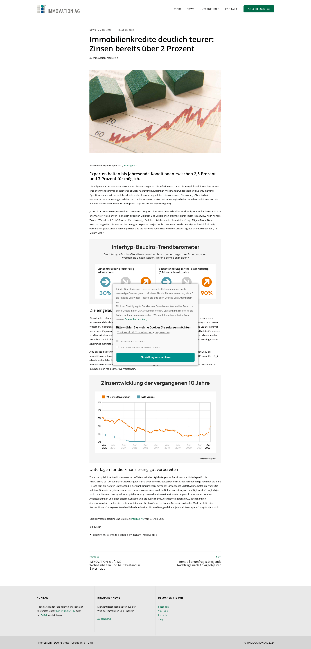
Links (90, 642)
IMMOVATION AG (257, 642)
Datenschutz (61, 642)
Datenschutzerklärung (136, 319)
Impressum (162, 332)
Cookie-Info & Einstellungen (134, 332)
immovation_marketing (105, 57)
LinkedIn (163, 615)
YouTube (163, 610)
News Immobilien (100, 30)
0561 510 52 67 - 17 (65, 610)
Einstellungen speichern (156, 357)
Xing (160, 619)
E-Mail (44, 615)
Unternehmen (210, 9)
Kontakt (231, 9)
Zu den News (104, 618)
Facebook (163, 606)
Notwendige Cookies (133, 342)
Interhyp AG (129, 165)
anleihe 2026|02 (259, 8)
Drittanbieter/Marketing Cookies (140, 348)
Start (178, 9)
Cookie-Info (78, 642)
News (190, 9)
